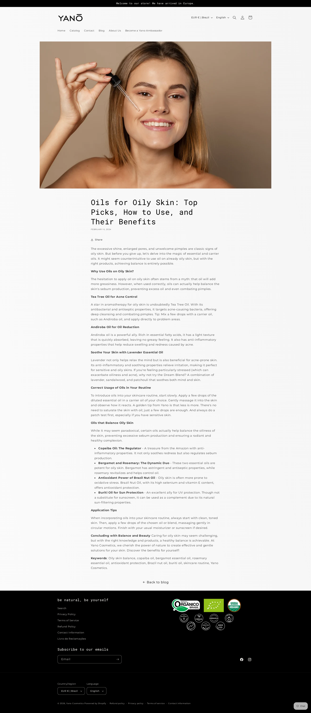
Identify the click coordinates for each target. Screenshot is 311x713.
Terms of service (156, 703)
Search (62, 608)
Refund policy (117, 703)
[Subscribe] (117, 659)
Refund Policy (67, 626)
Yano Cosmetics (75, 703)
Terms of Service (68, 620)
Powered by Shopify (95, 703)
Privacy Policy (66, 614)
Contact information (179, 703)
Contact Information (71, 632)
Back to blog (158, 582)
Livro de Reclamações (72, 638)
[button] (234, 17)
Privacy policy (136, 703)
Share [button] (98, 239)
